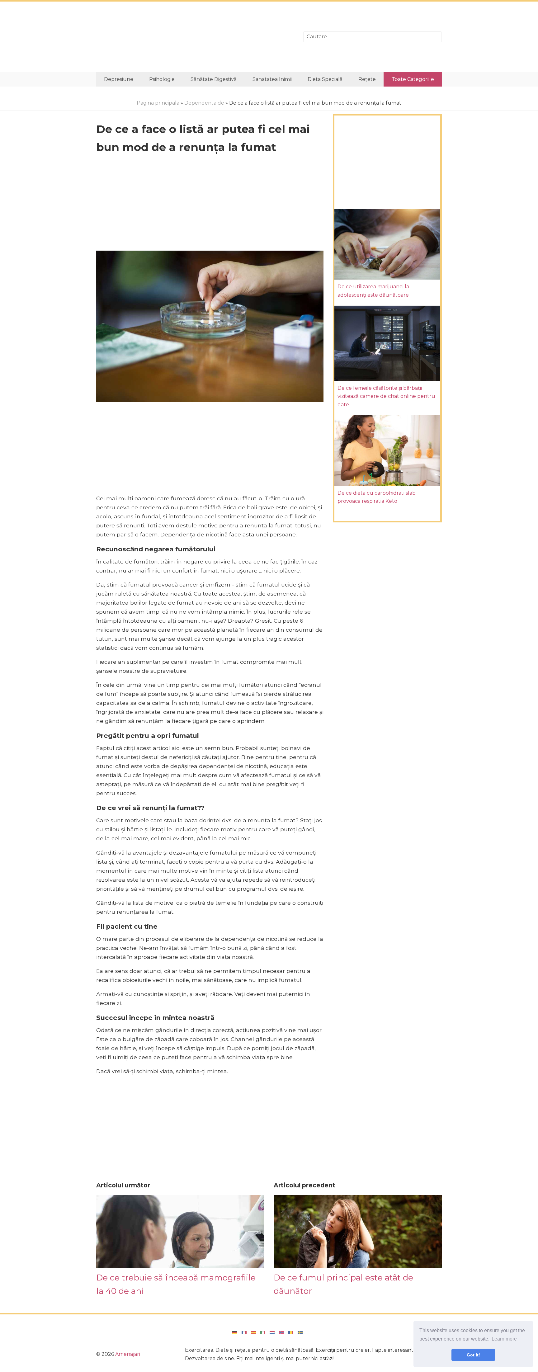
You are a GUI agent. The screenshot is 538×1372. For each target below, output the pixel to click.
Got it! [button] (473, 1354)
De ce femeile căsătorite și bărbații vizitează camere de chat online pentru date (386, 396)
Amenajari (127, 1354)
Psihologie (162, 79)
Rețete (367, 79)
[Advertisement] (195, 37)
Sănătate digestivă (214, 79)
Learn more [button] (504, 1338)
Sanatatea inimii (272, 79)
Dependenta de (204, 103)
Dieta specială (325, 79)
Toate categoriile (413, 79)
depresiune (118, 79)
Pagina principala (158, 103)
